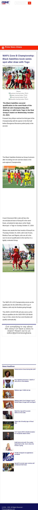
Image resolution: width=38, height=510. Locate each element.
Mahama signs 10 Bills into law (22, 390)
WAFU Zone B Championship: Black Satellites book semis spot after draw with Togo (18, 58)
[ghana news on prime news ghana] (5, 3)
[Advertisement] (19, 26)
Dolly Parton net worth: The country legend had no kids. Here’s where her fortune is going (24, 444)
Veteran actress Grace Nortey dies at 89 (25, 369)
